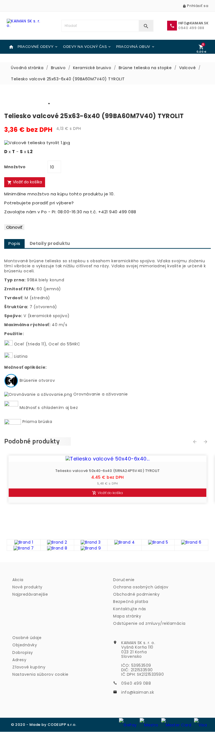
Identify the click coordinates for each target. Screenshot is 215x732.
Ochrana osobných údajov (141, 587)
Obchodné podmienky (136, 594)
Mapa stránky (127, 616)
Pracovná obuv (135, 47)
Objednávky (24, 645)
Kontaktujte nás (129, 609)
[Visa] (200, 725)
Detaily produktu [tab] (50, 243)
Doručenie (124, 580)
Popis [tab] (14, 243)
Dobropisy (22, 652)
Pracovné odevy (38, 47)
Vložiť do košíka (24, 182)
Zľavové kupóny (28, 667)
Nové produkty (27, 587)
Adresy (19, 660)
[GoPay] (128, 725)
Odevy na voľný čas (87, 47)
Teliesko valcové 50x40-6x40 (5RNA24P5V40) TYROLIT (107, 471)
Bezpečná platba (130, 601)
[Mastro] (149, 725)
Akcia (18, 580)
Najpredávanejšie (30, 594)
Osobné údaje (26, 637)
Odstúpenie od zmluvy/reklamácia (149, 623)
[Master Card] (176, 725)
